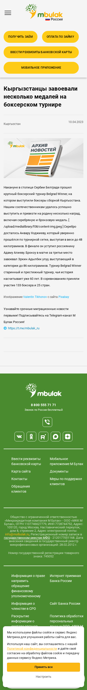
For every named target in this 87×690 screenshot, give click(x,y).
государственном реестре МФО (27, 537)
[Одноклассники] (31, 436)
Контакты (19, 479)
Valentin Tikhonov (35, 297)
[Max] (55, 436)
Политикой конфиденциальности (32, 648)
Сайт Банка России (65, 603)
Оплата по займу (60, 36)
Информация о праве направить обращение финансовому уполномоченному (28, 586)
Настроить (43, 676)
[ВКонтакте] (19, 436)
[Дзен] (67, 436)
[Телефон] (47, 422)
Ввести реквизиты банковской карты (41, 52)
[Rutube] (43, 436)
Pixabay (63, 297)
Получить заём (20, 36)
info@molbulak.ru (17, 534)
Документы (59, 471)
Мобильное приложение (41, 67)
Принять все (44, 667)
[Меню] (8, 12)
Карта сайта (21, 471)
